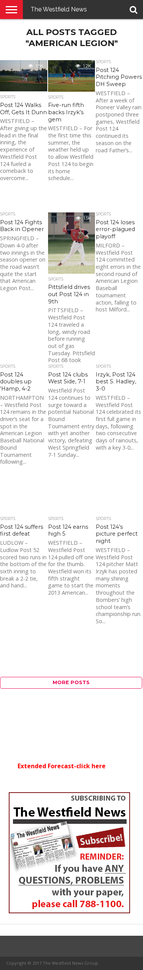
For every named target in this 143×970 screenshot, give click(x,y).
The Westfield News (59, 9)
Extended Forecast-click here (62, 766)
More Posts (71, 682)
